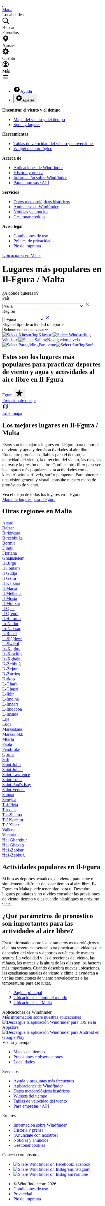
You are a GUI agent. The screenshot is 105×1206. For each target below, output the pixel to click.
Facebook (81, 1164)
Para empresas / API (31, 182)
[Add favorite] (19, 393)
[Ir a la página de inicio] (2, 4)
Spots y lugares (26, 124)
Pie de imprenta (27, 245)
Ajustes (28, 100)
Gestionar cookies (29, 216)
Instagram (81, 1169)
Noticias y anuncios (30, 211)
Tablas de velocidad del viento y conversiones (53, 143)
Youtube (80, 1174)
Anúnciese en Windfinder (36, 206)
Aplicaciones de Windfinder (38, 167)
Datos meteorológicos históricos (41, 201)
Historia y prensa (28, 172)
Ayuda (26, 91)
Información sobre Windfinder (40, 177)
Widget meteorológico (32, 148)
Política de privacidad (32, 240)
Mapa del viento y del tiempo (39, 119)
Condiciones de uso (30, 235)
